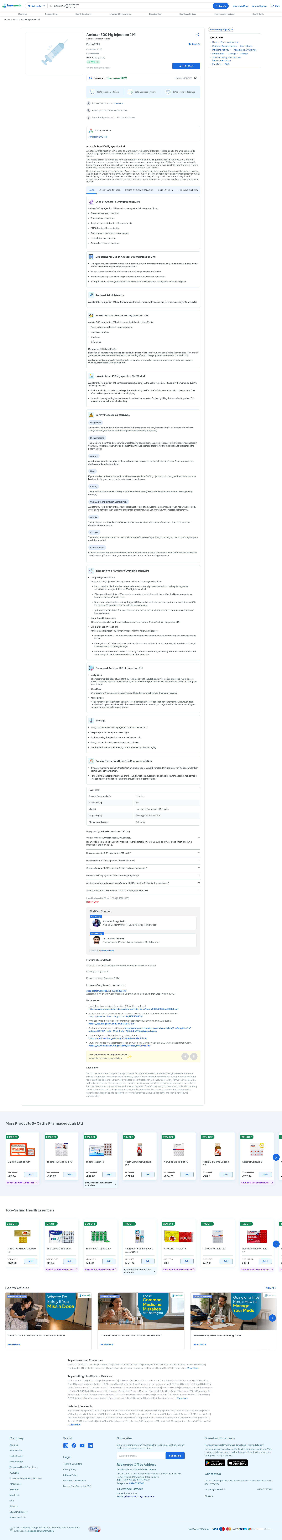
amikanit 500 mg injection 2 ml (195, 1414)
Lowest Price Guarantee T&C (77, 1486)
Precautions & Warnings (245, 49)
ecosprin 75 (136, 1364)
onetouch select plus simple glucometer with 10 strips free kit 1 (181, 1391)
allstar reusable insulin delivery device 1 (135, 1394)
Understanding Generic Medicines (26, 1478)
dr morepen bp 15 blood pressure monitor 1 (127, 1391)
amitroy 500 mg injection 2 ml (145, 1421)
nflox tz (86, 1368)
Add (30, 1174)
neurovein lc (140, 1368)
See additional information (41, 1530)
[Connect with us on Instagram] (65, 1445)
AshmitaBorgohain (114, 921)
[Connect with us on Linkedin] (90, 1445)
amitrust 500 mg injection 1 (174, 1421)
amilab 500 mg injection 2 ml (169, 1417)
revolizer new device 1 (164, 1398)
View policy (118, 103)
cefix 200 (169, 1368)
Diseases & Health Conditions (24, 1467)
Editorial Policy (107, 950)
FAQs (227, 64)
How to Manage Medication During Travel (217, 1335)
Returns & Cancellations (74, 1480)
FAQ (12, 1500)
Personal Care (51, 14)
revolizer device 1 (170, 1387)
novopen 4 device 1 (142, 1398)
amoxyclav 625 (150, 1364)
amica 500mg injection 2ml (188, 1410)
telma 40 (72, 1364)
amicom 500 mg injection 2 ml (103, 1414)
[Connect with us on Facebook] (74, 1445)
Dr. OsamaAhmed (113, 938)
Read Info (196, 44)
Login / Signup (259, 6)
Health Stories (16, 1456)
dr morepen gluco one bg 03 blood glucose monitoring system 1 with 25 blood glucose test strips (152, 1384)
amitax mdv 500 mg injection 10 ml (113, 1421)
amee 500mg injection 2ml (161, 1410)
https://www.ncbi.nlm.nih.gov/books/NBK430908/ (116, 1016)
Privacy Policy (70, 1469)
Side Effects (165, 189)
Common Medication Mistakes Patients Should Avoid (131, 1335)
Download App (240, 6)
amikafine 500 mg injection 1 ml (133, 1414)
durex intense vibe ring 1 (120, 1398)
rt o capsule (166, 1364)
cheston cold (105, 1364)
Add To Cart (186, 66)
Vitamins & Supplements (120, 14)
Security (14, 1506)
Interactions (218, 53)
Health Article (16, 1450)
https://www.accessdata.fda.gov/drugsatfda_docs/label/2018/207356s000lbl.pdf (134, 1009)
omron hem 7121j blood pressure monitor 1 (176, 1394)
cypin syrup (120, 1368)
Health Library (16, 1461)
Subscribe (175, 1455)
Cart (277, 6)
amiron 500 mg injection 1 (196, 1417)
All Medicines (16, 1484)
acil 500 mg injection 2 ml (106, 1410)
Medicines (22, 14)
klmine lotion (98, 1368)
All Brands (14, 1489)
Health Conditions (83, 14)
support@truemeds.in (98, 990)
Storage (244, 53)
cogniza (93, 1364)
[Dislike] (194, 1056)
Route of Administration (139, 189)
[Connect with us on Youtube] (82, 1445)
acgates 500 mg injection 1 (80, 1410)
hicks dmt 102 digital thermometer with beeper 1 (91, 1394)
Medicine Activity (187, 189)
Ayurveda (14, 1472)
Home (7, 19)
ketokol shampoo (196, 1364)
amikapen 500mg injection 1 (81, 1417)
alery (129, 1368)
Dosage (232, 53)
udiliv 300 (82, 1364)
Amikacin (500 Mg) (98, 136)
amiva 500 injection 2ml (199, 1421)
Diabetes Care (155, 14)
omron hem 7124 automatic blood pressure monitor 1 (135, 1387)
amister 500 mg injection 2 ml (82, 1421)
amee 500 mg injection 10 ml (133, 1410)
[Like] (185, 1056)
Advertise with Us (18, 1517)
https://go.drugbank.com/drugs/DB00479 (112, 1023)
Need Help (14, 1495)
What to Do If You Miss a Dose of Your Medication (36, 1335)
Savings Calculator (18, 1511)
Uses (91, 189)
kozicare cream (155, 1368)
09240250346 (118, 990)
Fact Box (216, 64)
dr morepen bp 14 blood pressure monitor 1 (139, 1380)
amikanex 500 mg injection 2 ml (165, 1414)
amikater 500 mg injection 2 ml (111, 1417)
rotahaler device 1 (170, 1380)
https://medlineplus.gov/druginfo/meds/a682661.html (118, 1038)
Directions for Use (109, 189)
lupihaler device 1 (99, 1387)
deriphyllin (180, 1368)
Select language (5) (220, 29)
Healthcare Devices (187, 14)
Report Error (92, 901)
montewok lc (74, 1368)
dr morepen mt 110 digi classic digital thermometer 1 (93, 1380)
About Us (14, 1444)
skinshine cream (121, 1364)
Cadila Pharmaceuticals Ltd (98, 39)
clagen (109, 1368)
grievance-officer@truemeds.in (139, 1496)
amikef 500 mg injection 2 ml (140, 1417)
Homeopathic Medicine (224, 14)
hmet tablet (180, 1364)
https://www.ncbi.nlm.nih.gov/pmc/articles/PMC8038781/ (120, 1045)
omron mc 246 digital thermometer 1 (88, 1391)
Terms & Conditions (72, 1463)
